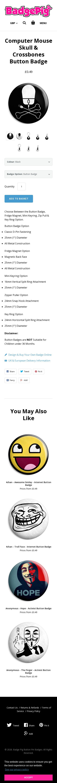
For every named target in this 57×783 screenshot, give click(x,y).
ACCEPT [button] (28, 777)
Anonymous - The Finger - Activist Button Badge (28, 671)
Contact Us (12, 707)
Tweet (16, 725)
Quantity (9, 186)
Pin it (46, 725)
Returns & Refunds (30, 707)
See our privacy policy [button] (17, 769)
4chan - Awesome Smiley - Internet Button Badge (28, 483)
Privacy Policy (33, 711)
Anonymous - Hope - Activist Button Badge (28, 608)
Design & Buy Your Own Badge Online (30, 354)
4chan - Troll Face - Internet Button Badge (28, 546)
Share (32, 725)
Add (31, 733)
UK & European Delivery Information (29, 360)
